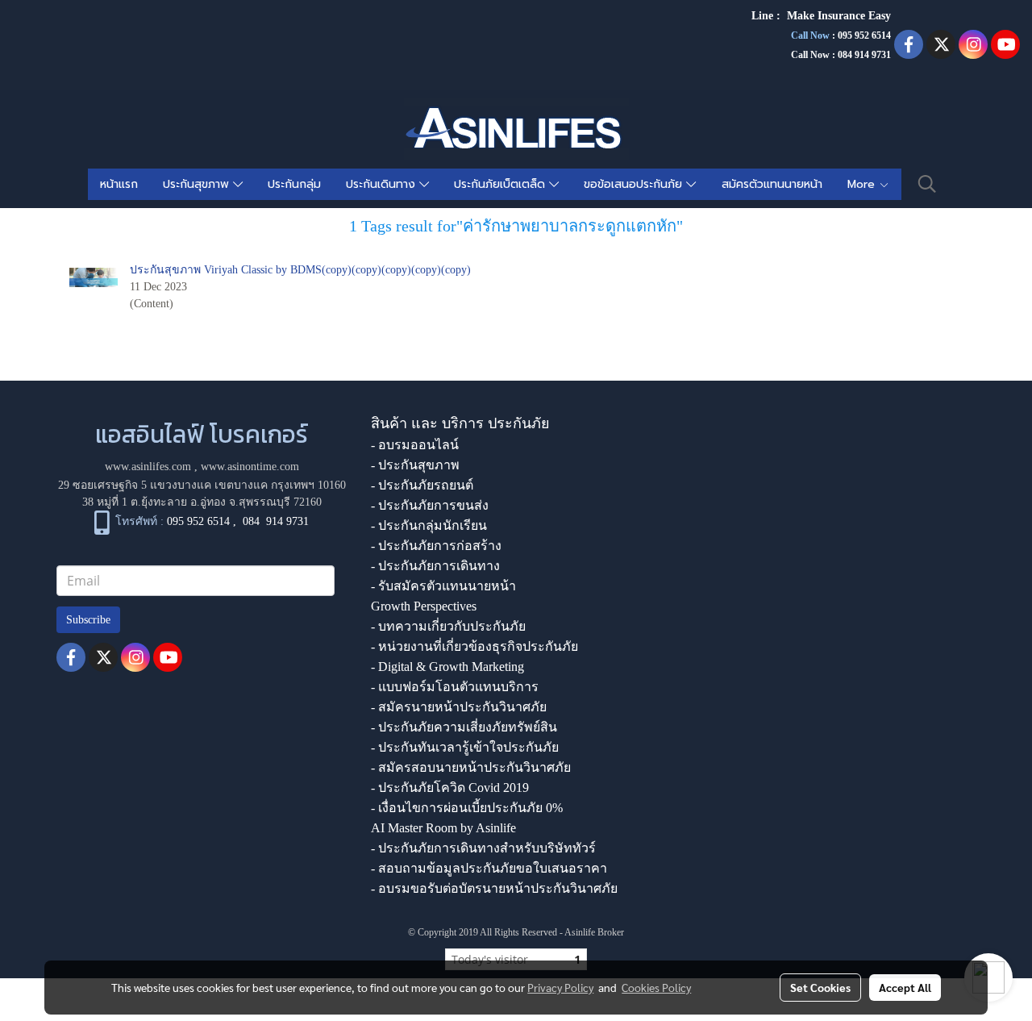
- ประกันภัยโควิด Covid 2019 (450, 787)
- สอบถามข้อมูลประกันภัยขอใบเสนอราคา (489, 868)
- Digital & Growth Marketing (447, 666)
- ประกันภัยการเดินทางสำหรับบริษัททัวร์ (483, 848)
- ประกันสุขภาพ (415, 465)
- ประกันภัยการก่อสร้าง (436, 545)
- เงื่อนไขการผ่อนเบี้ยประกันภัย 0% (467, 808)
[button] (927, 184)
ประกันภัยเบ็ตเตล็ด (501, 184)
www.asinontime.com (250, 466)
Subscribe (88, 620)
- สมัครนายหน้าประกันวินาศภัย (459, 707)
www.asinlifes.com (148, 466)
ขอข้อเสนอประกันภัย (635, 184)
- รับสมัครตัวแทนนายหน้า (443, 586)
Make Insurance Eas (836, 16)
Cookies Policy (656, 987)
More (863, 184)
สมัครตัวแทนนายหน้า (772, 184)
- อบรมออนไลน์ (415, 445)
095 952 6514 (864, 35)
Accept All (905, 987)
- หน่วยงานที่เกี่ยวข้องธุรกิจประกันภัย (474, 646)
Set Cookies (820, 987)
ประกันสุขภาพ (198, 184)
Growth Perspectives (423, 606)
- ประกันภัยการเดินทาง (435, 566)
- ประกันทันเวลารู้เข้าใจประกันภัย (465, 747)
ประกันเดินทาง (382, 184)
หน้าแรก (119, 184)
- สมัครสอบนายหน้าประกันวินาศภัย (471, 767)
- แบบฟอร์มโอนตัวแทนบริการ (455, 687)
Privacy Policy (560, 987)
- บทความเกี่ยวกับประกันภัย (448, 626)
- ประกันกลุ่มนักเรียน (429, 525)
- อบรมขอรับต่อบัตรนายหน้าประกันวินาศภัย (494, 888)
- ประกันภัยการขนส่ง (430, 505)
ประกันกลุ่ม (294, 184)
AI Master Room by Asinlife (443, 828)
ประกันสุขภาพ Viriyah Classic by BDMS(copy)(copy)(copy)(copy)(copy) (300, 270)
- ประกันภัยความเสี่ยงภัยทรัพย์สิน (464, 727)
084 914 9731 (276, 521)
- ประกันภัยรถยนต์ (422, 485)
